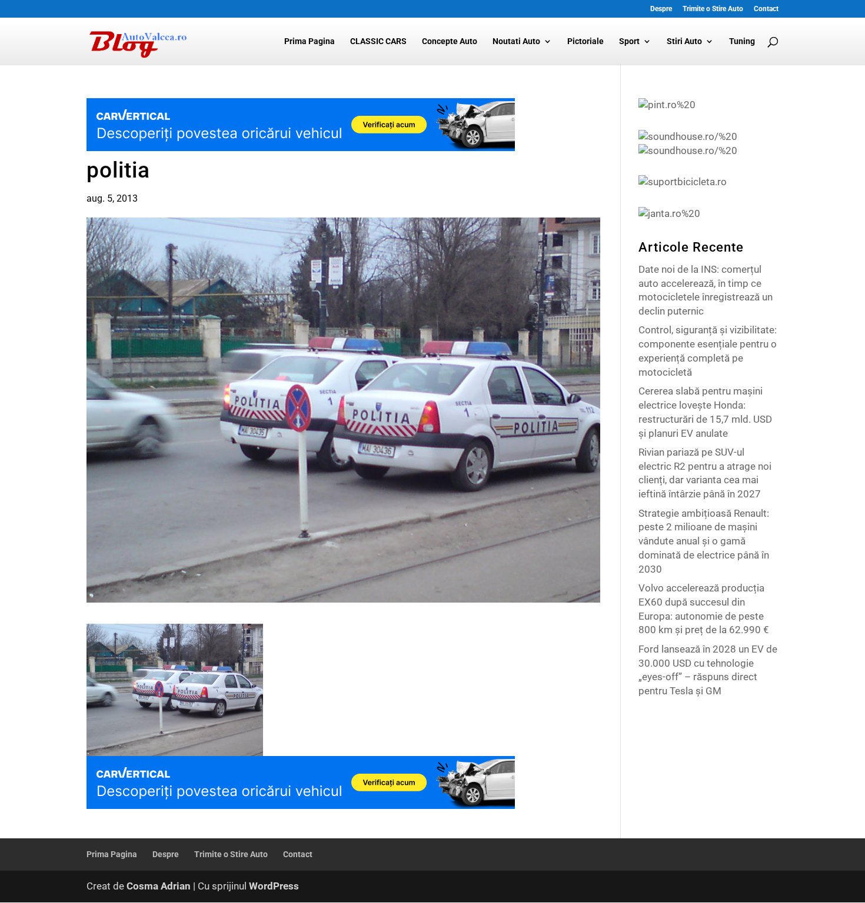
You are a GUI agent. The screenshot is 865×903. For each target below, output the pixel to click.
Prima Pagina (309, 41)
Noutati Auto (516, 41)
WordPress (274, 886)
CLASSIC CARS (378, 41)
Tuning (742, 41)
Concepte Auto (449, 41)
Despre (661, 9)
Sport (629, 41)
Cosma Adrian (159, 886)
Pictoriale (585, 41)
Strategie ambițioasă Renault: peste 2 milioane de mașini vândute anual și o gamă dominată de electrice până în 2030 (703, 541)
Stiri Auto (684, 41)
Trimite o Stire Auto (713, 9)
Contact (766, 9)
